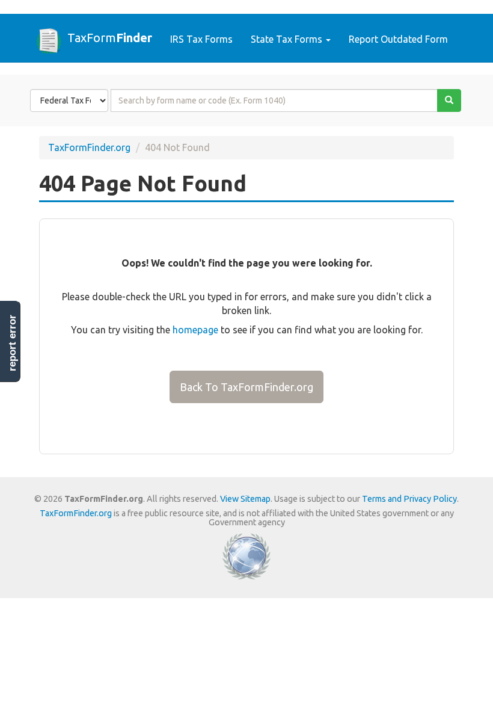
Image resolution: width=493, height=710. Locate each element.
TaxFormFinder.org (89, 147)
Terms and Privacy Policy (409, 499)
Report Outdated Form (398, 39)
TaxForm (109, 37)
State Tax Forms (288, 39)
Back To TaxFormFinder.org (246, 387)
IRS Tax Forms (201, 39)
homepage (195, 329)
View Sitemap (245, 499)
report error (12, 343)
